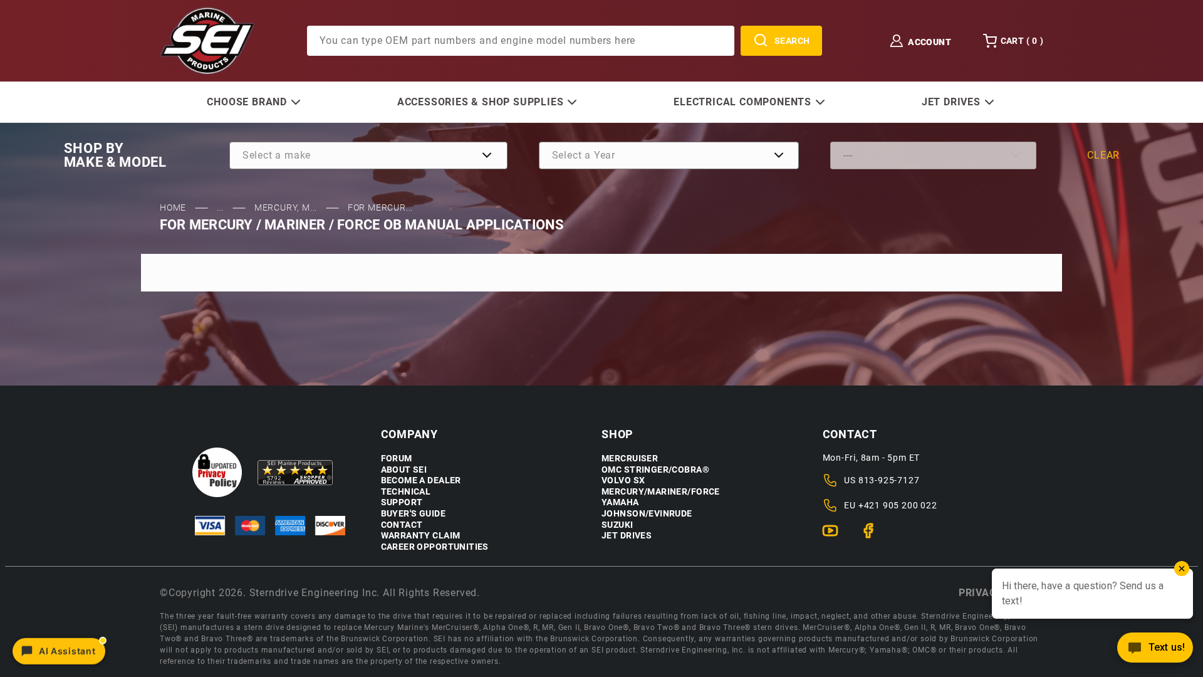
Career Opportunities (435, 547)
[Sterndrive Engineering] (207, 40)
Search (792, 41)
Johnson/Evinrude (647, 513)
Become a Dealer (421, 480)
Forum (396, 458)
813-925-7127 (889, 480)
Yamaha (620, 502)
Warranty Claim (421, 535)
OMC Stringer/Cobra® (655, 470)
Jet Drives (627, 535)
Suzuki (617, 525)
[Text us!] (1155, 651)
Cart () (1022, 41)
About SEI (404, 470)
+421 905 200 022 (897, 505)
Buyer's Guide (413, 513)
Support (402, 502)
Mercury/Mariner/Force (661, 491)
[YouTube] (835, 535)
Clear (1103, 155)
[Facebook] (874, 535)
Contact (402, 525)
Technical (406, 491)
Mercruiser (630, 458)
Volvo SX (623, 480)
